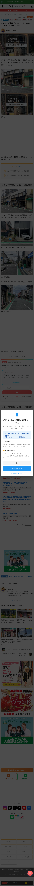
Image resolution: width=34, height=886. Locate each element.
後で (17, 463)
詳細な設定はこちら (17, 473)
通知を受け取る (17, 468)
